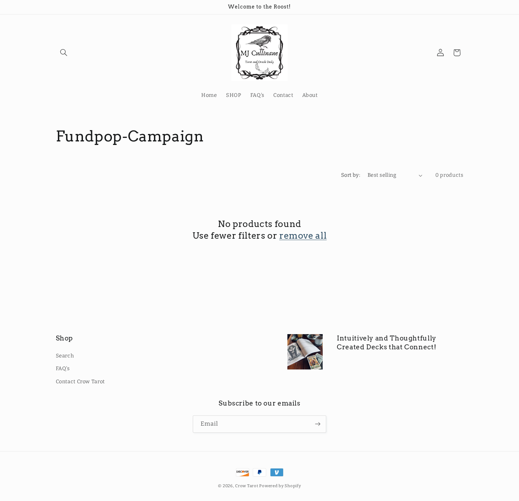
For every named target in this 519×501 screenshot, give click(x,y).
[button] (64, 53)
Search (65, 355)
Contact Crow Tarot (80, 381)
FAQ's (63, 368)
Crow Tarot (247, 485)
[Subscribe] (318, 423)
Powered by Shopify (280, 485)
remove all (303, 235)
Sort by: (350, 175)
